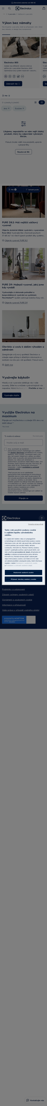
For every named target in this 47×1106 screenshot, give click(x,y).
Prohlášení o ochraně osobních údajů (19, 565)
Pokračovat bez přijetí (35, 524)
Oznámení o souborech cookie (26, 563)
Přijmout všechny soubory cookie (23, 579)
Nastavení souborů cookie (23, 572)
